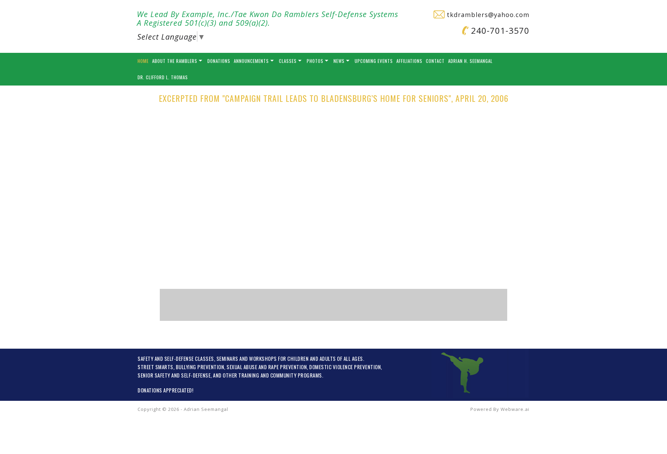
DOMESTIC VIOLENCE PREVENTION (345, 367)
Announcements (251, 60)
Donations (218, 60)
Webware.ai (515, 409)
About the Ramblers (174, 60)
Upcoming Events (374, 60)
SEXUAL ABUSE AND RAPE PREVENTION (267, 367)
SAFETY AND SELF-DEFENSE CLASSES (176, 358)
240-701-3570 (499, 30)
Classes (288, 60)
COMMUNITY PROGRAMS (296, 375)
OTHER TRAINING (241, 375)
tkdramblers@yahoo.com (487, 14)
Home (143, 60)
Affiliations (409, 60)
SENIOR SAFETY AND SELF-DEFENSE (174, 375)
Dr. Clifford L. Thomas (163, 77)
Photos (315, 60)
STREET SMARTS (155, 367)
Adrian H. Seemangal (470, 60)
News (339, 60)
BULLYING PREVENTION (200, 367)
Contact (435, 60)
